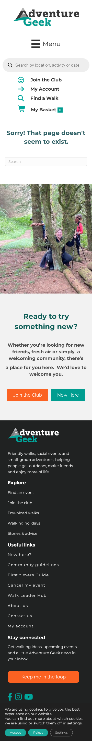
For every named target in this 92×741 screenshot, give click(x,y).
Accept (15, 732)
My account (20, 626)
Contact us (20, 615)
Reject (38, 732)
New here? (20, 554)
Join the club (20, 502)
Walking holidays (24, 523)
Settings (61, 732)
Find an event (21, 492)
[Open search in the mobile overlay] (46, 65)
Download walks (23, 513)
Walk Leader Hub (28, 595)
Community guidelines (33, 564)
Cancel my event (26, 585)
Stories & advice (22, 533)
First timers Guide (28, 575)
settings (74, 723)
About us (18, 605)
